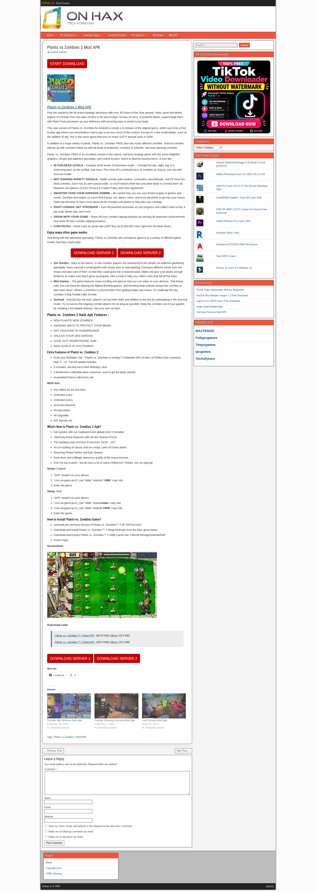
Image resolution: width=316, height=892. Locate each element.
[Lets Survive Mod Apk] (164, 705)
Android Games (117, 35)
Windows (158, 35)
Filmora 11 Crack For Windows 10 (234, 267)
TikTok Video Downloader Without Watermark (220, 289)
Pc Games (138, 35)
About (49, 862)
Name (47, 798)
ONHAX (270, 886)
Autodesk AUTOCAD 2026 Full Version (236, 244)
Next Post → (183, 750)
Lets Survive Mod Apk (154, 720)
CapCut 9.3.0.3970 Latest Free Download (218, 301)
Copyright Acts (53, 868)
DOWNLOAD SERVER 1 (94, 253)
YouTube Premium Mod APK (211, 312)
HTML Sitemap (54, 873)
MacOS (173, 35)
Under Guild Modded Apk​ (209, 306)
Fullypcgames (206, 338)
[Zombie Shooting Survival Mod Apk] (116, 705)
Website (48, 816)
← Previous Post (53, 750)
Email (47, 807)
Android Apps (91, 35)
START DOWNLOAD (67, 64)
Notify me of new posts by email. (65, 836)
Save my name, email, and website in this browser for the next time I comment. (90, 826)
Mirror (113, 635)
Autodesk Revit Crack (227, 232)
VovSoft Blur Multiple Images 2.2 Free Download (222, 295)
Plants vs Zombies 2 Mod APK (73, 47)
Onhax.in (47, 3)
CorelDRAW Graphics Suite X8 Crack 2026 (239, 197)
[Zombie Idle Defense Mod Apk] (69, 705)
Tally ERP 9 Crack (226, 256)
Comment (51, 769)
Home (50, 35)
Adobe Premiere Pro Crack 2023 (233, 221)
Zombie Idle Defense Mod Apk (64, 720)
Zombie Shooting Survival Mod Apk (115, 720)
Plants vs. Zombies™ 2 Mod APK (74, 635)
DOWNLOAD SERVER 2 (141, 253)
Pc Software (67, 35)
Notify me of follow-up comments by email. (71, 831)
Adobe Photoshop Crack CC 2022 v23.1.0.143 (240, 174)
